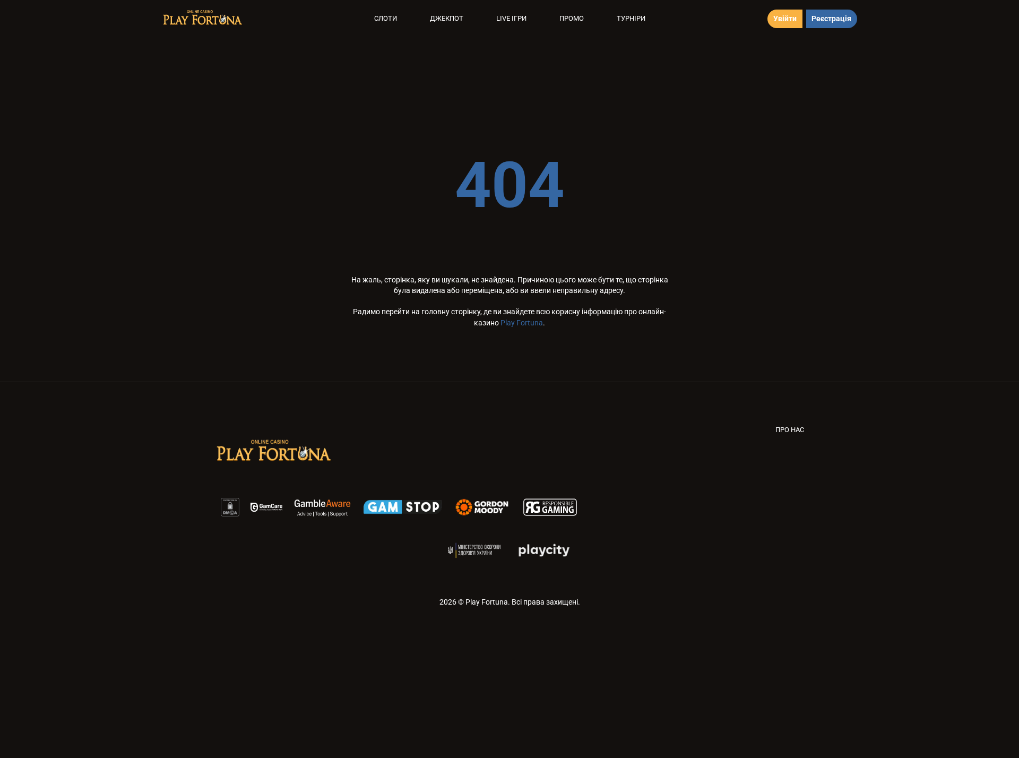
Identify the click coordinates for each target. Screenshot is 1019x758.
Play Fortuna (521, 322)
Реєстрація (831, 18)
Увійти (785, 18)
